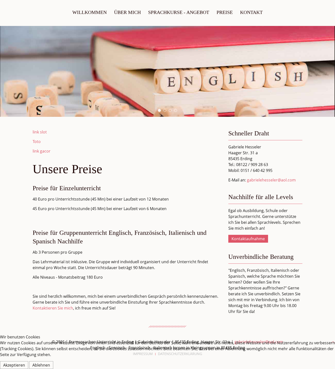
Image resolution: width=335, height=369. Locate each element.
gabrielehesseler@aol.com (271, 180)
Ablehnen (41, 365)
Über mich (127, 12)
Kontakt (251, 12)
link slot (40, 132)
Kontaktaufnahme (248, 238)
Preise (225, 12)
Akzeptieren (14, 365)
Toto (37, 141)
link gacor (42, 151)
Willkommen (89, 12)
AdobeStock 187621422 (171, 110)
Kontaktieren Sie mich (53, 308)
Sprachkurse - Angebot (178, 12)
